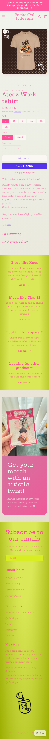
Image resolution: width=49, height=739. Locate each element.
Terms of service (14, 589)
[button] (3, 17)
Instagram (11, 629)
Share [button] (8, 225)
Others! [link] (22, 382)
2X (41, 121)
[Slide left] (19, 85)
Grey (7, 137)
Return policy (13, 583)
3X (6, 127)
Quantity (6, 143)
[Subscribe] (40, 558)
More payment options (25, 173)
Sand (20, 137)
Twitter (9, 635)
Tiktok (9, 624)
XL (31, 121)
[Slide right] (30, 85)
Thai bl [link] (23, 319)
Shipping (17, 112)
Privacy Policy (13, 596)
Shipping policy (14, 577)
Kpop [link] (22, 285)
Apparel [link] (22, 351)
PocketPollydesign (20, 733)
